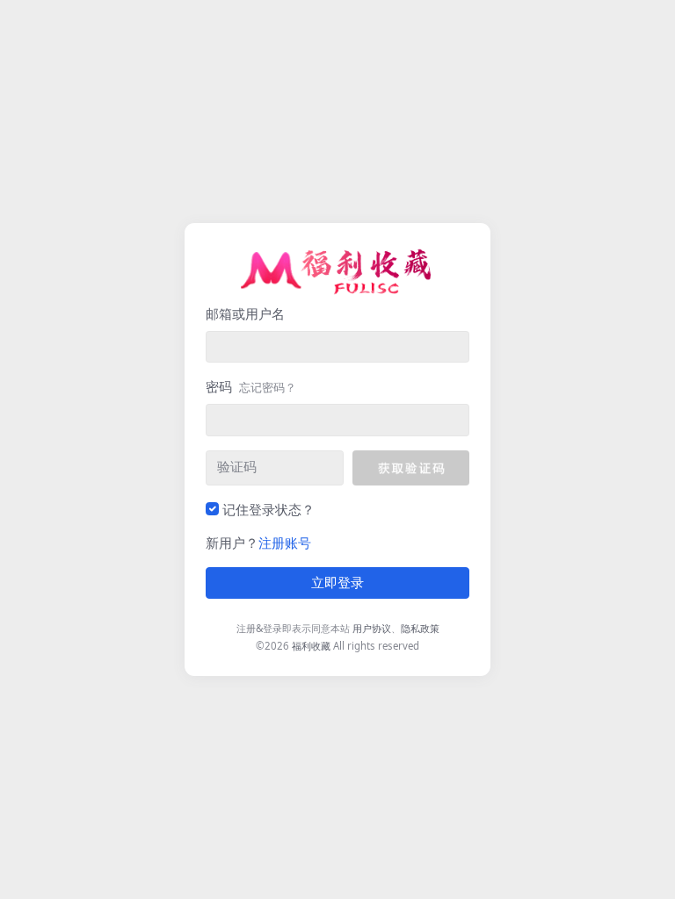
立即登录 (337, 583)
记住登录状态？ (268, 509)
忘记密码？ (267, 387)
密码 (251, 386)
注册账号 (284, 542)
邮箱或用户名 (245, 313)
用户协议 (371, 628)
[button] (410, 467)
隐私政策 (420, 628)
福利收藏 (311, 645)
